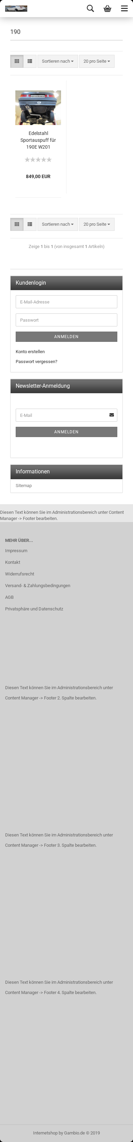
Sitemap (24, 485)
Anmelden (66, 336)
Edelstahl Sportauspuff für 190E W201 (38, 140)
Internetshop (45, 1132)
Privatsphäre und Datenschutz (34, 608)
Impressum (16, 550)
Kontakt (12, 562)
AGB (9, 597)
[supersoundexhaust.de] (13, 8)
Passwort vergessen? (36, 361)
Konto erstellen (30, 351)
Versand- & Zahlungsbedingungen (37, 585)
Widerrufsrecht (19, 573)
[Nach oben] (114, 1131)
